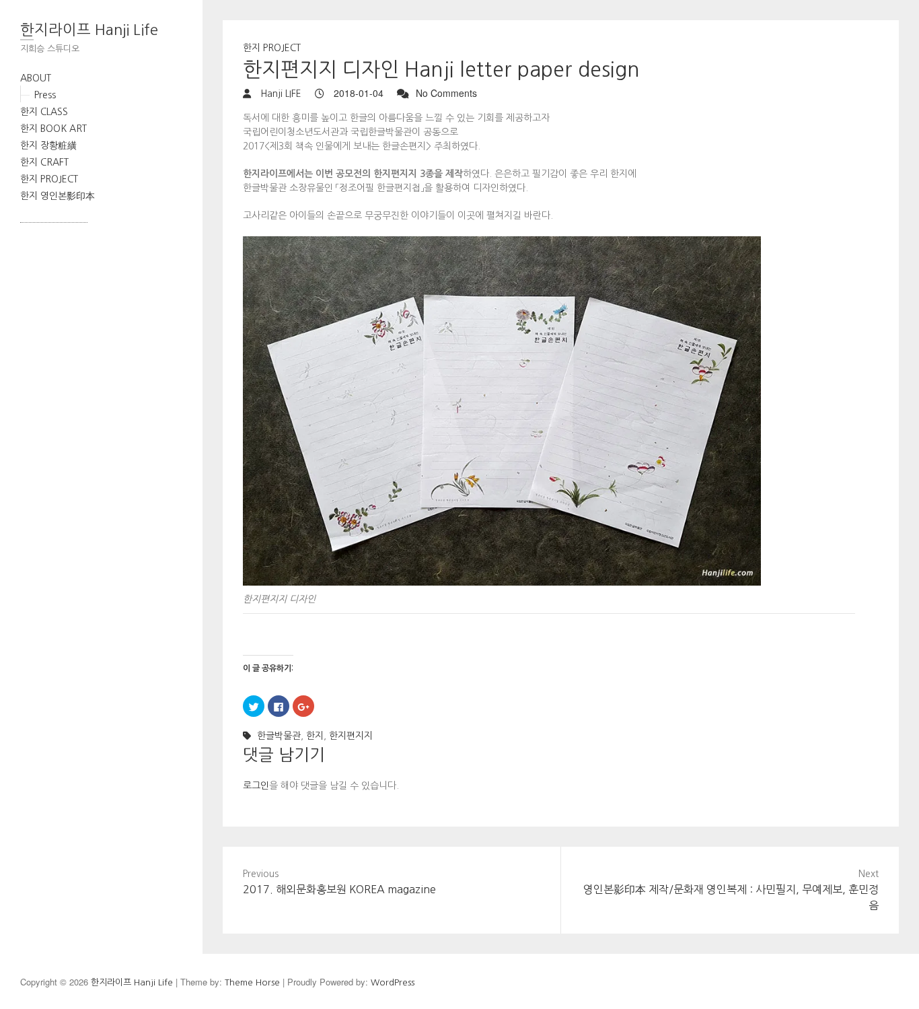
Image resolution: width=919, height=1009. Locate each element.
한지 (315, 735)
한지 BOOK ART (53, 128)
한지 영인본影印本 (57, 196)
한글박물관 (279, 735)
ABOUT (35, 78)
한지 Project (272, 48)
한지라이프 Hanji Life (89, 29)
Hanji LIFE (279, 93)
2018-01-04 (357, 93)
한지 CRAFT (44, 162)
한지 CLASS (44, 111)
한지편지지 (351, 735)
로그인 (256, 785)
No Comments (446, 93)
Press (45, 95)
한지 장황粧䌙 (48, 145)
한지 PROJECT (49, 179)
